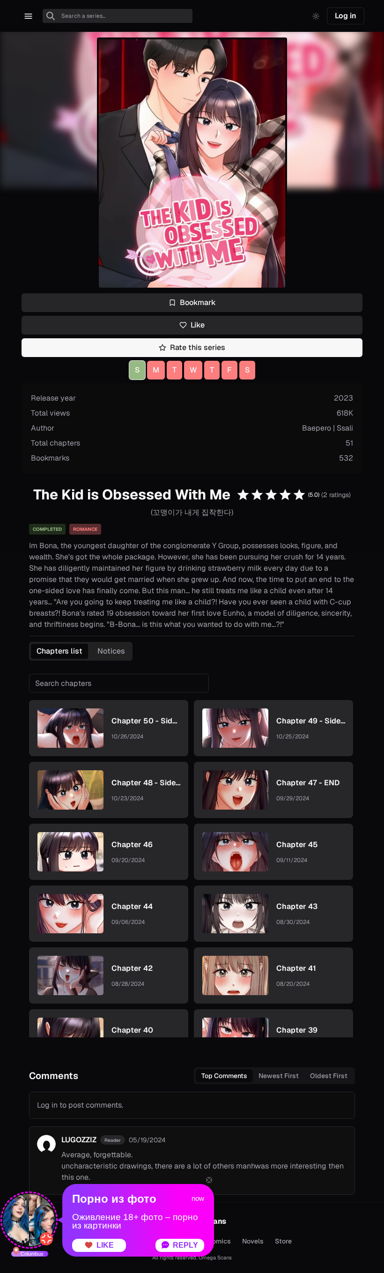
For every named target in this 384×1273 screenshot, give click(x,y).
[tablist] (81, 651)
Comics (219, 1241)
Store (283, 1241)
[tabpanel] (192, 855)
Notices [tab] (111, 651)
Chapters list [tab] (59, 651)
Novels (253, 1241)
